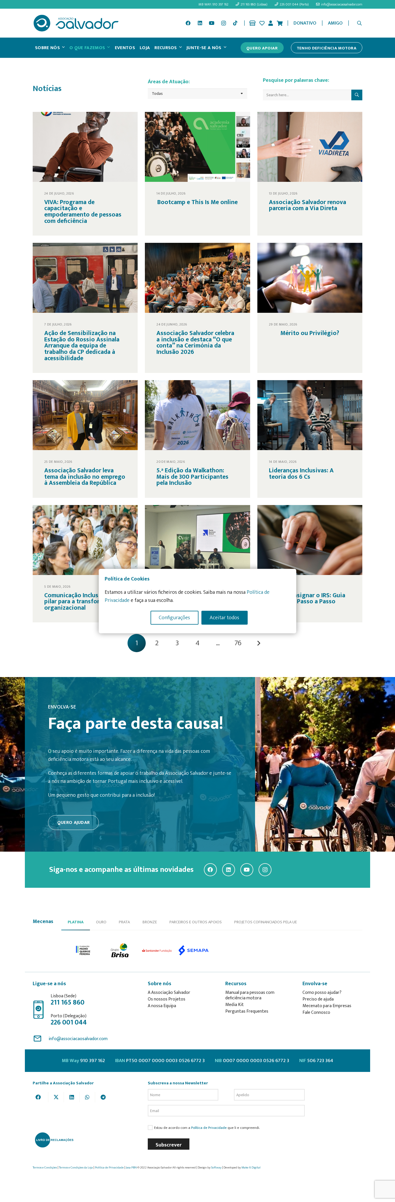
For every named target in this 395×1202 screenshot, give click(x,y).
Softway (216, 1167)
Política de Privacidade (209, 1128)
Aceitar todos (224, 617)
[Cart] (279, 23)
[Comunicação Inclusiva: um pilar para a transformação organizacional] (85, 564)
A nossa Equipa (162, 1005)
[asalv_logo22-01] (76, 23)
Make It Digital (251, 1167)
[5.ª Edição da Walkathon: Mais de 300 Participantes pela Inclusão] (197, 439)
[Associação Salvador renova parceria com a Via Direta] (309, 174)
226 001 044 (69, 1022)
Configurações (174, 617)
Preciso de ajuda (318, 999)
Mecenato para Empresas (326, 1005)
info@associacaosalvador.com (78, 1038)
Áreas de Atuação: (169, 82)
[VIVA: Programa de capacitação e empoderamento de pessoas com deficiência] (85, 174)
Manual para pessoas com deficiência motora (249, 995)
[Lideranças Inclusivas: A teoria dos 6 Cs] (309, 439)
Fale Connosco (316, 1012)
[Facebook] (188, 23)
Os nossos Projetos (166, 999)
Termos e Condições (45, 1167)
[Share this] (40, 1097)
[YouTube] (212, 23)
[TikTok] (235, 23)
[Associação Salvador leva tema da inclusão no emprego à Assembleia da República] (85, 439)
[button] (360, 23)
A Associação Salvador (169, 992)
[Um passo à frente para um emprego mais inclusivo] (197, 564)
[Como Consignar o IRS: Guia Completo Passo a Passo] (309, 564)
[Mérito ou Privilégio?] (309, 308)
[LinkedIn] (200, 23)
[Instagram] (223, 23)
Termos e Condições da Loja (76, 1167)
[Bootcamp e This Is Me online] (197, 174)
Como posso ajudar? (322, 992)
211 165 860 (67, 1002)
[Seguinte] (258, 643)
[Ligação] (252, 23)
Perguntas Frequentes (246, 1011)
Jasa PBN (131, 1167)
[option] (83, 950)
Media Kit (234, 1004)
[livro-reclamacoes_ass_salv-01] (54, 1139)
